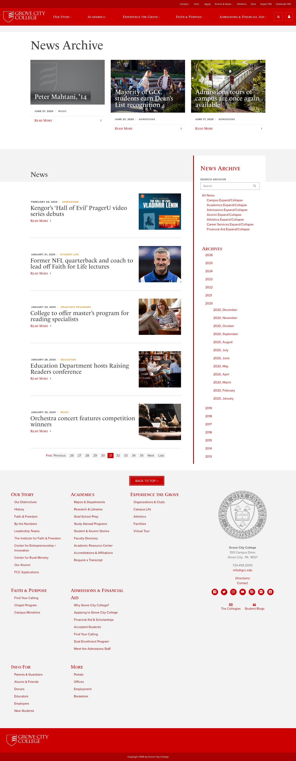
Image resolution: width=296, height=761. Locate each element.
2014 (208, 448)
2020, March (222, 382)
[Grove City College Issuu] (252, 592)
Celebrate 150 (283, 4)
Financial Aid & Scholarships (94, 620)
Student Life (69, 254)
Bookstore (81, 696)
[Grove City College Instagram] (233, 592)
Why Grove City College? (91, 605)
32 (118, 456)
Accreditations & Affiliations (93, 553)
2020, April (221, 374)
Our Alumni (22, 565)
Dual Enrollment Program (91, 642)
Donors (19, 689)
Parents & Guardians (28, 675)
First (49, 456)
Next (151, 456)
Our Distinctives (25, 502)
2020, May (220, 366)
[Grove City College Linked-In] (270, 592)
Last (161, 456)
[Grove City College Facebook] (215, 592)
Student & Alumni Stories (91, 531)
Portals (78, 675)
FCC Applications (26, 572)
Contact (242, 583)
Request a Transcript (88, 560)
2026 (209, 255)
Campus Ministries (27, 612)
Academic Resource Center (93, 546)
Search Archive (213, 179)
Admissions (70, 201)
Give (253, 4)
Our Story (22, 494)
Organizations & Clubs (149, 502)
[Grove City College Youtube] (242, 592)
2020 (209, 303)
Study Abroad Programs (90, 524)
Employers (21, 704)
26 (71, 456)
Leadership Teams (26, 531)
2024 (209, 271)
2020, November (225, 318)
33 (126, 456)
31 (110, 456)
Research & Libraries (88, 509)
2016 (208, 432)
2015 (208, 440)
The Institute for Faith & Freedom (37, 538)
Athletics (242, 4)
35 (141, 456)
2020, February (224, 390)
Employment (83, 689)
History (19, 509)
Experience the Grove (154, 494)
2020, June (221, 358)
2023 (209, 279)
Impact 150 (266, 4)
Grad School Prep (86, 517)
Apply (207, 4)
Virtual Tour (142, 531)
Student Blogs (254, 609)
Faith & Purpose (29, 590)
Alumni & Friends (26, 682)
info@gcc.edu (242, 570)
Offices (79, 682)
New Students (24, 711)
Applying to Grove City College (96, 612)
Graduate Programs (76, 307)
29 (95, 456)
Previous (60, 456)
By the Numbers (25, 524)
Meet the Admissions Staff (92, 649)
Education (68, 359)
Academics (82, 494)
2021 (208, 295)
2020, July (220, 350)
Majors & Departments (89, 502)
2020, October (223, 326)
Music (65, 412)
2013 (208, 457)
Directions (242, 578)
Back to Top (145, 481)
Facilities (140, 524)
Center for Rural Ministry (31, 558)
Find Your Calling (26, 598)
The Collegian (231, 609)
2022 (209, 287)
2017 (208, 424)
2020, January (223, 399)
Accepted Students (87, 627)
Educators (21, 696)
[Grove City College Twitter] (224, 592)
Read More (39, 220)
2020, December (225, 310)
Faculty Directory (86, 538)
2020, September (225, 334)
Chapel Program (25, 605)
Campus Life (142, 509)
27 (79, 456)
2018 (208, 416)
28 (87, 456)
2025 (209, 263)
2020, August (223, 342)
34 (134, 456)
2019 (208, 408)
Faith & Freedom (26, 517)
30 (103, 456)
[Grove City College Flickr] (261, 592)
